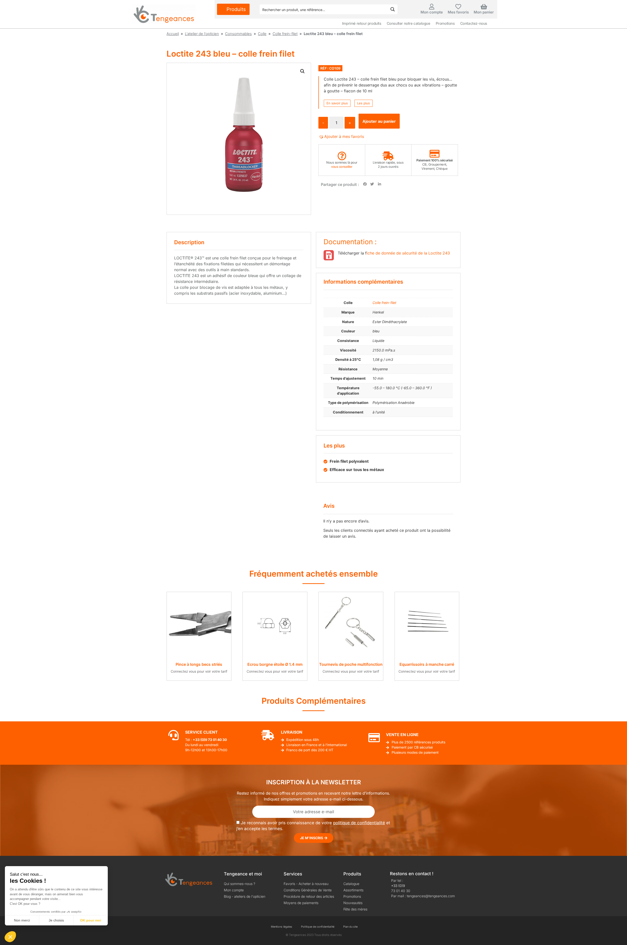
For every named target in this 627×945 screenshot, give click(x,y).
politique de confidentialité (359, 822)
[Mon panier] (484, 7)
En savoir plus (337, 103)
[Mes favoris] (458, 7)
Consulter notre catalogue (408, 23)
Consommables (238, 33)
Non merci (22, 920)
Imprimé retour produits (361, 23)
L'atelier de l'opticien (202, 33)
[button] (302, 71)
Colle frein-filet (285, 33)
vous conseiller (341, 167)
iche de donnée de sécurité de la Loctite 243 (408, 253)
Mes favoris (458, 12)
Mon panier (484, 12)
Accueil (173, 33)
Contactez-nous (473, 23)
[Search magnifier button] (393, 9)
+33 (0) (199, 740)
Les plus (363, 103)
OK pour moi (90, 920)
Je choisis (56, 920)
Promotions (445, 23)
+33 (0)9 (398, 886)
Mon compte (432, 12)
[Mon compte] (432, 7)
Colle (262, 33)
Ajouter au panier (379, 121)
